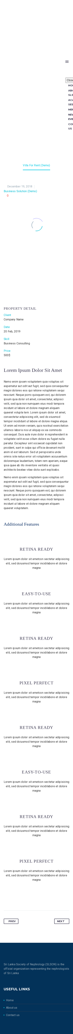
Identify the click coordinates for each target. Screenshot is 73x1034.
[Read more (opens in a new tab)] (36, 41)
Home (10, 1000)
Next (60, 921)
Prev (12, 921)
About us (12, 1007)
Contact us (13, 1015)
